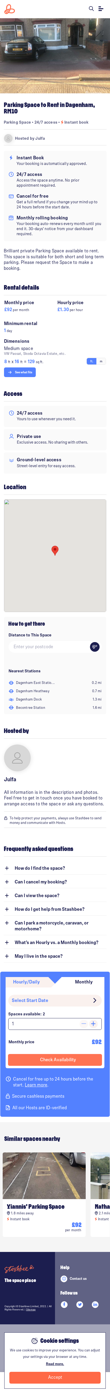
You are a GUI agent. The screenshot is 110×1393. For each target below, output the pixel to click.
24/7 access (46, 122)
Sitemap (31, 1309)
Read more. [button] (55, 1364)
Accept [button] (55, 1377)
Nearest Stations (25, 671)
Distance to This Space (30, 635)
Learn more (36, 1085)
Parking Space (17, 122)
